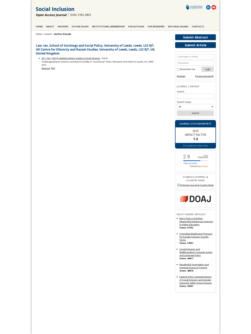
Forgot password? (204, 76)
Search (48, 34)
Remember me (187, 69)
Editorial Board (178, 26)
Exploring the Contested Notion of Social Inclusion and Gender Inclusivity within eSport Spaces (195, 279)
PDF (53, 68)
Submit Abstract (195, 37)
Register (181, 76)
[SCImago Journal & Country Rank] (195, 185)
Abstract (45, 68)
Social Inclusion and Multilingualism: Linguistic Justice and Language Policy (195, 252)
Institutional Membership (108, 26)
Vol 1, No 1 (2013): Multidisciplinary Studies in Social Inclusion (70, 58)
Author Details (62, 34)
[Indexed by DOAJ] (195, 199)
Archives (63, 26)
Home (39, 26)
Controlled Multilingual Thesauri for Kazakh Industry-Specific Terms (195, 236)
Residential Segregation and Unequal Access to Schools (194, 266)
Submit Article (195, 45)
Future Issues (80, 26)
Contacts (198, 26)
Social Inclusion (55, 9)
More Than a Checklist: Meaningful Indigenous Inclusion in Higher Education (196, 221)
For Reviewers (156, 26)
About (50, 26)
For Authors (136, 26)
